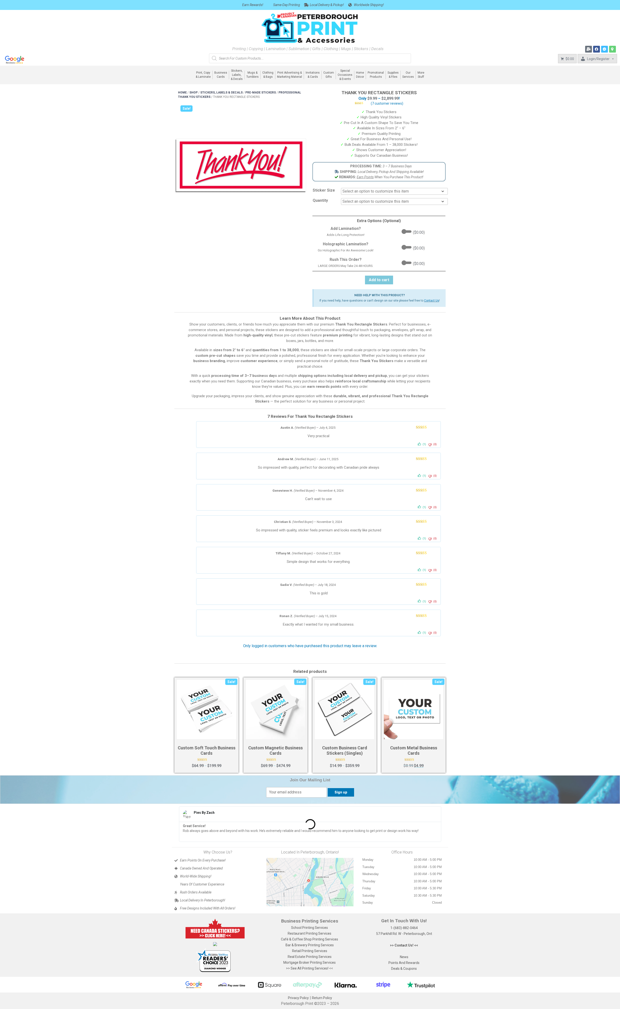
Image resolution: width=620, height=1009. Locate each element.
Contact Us (431, 300)
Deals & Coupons (404, 968)
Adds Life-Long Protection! (345, 235)
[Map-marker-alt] (612, 49)
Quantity (320, 200)
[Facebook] (596, 49)
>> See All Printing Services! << (309, 968)
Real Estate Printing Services (310, 957)
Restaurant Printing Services (309, 933)
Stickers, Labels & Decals (221, 92)
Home (182, 92)
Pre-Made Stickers (260, 92)
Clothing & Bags (267, 74)
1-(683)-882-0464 (404, 928)
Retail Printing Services (309, 951)
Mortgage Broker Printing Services (309, 962)
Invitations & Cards (313, 74)
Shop (193, 92)
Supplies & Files (393, 74)
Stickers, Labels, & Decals (237, 75)
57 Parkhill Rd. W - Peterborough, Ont (404, 934)
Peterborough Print (297, 1003)
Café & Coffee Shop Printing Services (309, 939)
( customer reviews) (387, 103)
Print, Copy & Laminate (203, 74)
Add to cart (379, 280)
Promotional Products (376, 74)
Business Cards (220, 74)
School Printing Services (309, 928)
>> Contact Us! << (404, 945)
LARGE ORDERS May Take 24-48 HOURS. (345, 266)
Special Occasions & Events (345, 75)
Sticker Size (324, 190)
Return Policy (322, 998)
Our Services (408, 74)
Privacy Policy (298, 998)
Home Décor (360, 74)
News (404, 957)
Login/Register (598, 59)
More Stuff (421, 74)
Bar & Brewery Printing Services (310, 945)
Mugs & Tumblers (252, 74)
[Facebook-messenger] (604, 49)
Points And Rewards (403, 963)
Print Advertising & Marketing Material (289, 74)
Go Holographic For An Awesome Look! (345, 250)
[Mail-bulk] (588, 49)
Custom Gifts (328, 74)
